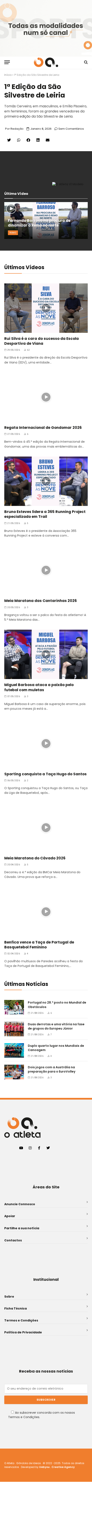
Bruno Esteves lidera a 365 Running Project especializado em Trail (45, 514)
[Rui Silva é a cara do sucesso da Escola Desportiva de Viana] (46, 308)
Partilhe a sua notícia (21, 1228)
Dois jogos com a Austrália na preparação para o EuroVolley (51, 1069)
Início (8, 75)
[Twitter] (48, 1148)
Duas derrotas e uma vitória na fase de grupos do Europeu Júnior (56, 1026)
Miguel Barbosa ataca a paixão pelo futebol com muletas (39, 687)
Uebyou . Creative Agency (57, 1467)
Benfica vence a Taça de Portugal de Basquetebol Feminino (39, 945)
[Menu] (7, 62)
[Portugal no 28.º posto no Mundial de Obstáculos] (14, 1007)
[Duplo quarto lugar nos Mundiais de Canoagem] (14, 1050)
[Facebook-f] (39, 1148)
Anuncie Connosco (19, 1204)
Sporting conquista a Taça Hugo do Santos (45, 774)
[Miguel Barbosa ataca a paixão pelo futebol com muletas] (46, 654)
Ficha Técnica (15, 1308)
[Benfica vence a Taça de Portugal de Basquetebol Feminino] (46, 911)
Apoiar (9, 1216)
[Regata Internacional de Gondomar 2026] (46, 397)
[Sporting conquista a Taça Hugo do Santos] (46, 743)
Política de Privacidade (23, 1332)
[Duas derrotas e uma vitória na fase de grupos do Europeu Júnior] (14, 1029)
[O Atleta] (46, 62)
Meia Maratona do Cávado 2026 (34, 858)
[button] (9, 140)
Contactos (13, 1240)
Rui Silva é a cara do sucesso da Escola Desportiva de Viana (41, 341)
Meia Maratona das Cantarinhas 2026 (40, 600)
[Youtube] (21, 1148)
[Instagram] (30, 1148)
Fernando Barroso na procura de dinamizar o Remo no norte (39, 223)
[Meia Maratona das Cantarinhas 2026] (46, 570)
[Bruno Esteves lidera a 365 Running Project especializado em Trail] (46, 481)
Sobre (9, 1296)
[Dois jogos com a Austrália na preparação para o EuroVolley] (14, 1072)
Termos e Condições (21, 1320)
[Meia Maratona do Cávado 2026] (46, 827)
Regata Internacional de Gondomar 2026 (43, 427)
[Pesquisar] (85, 62)
